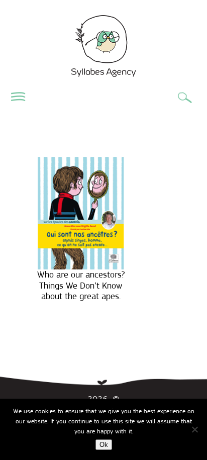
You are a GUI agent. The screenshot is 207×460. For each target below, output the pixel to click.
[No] (194, 429)
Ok (103, 444)
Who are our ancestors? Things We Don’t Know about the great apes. (81, 285)
